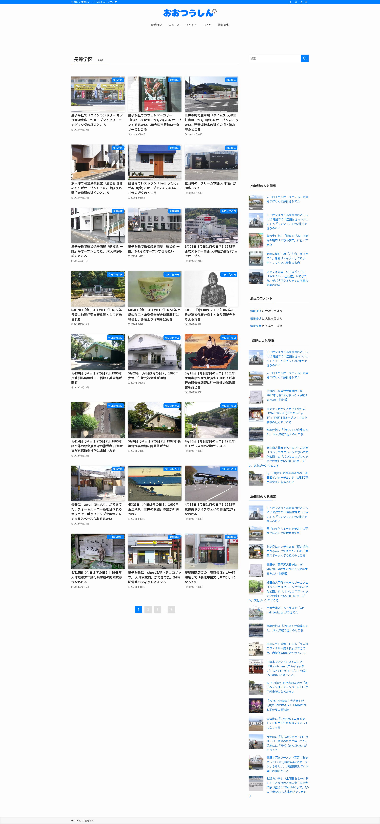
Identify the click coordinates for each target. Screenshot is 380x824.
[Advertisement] (279, 93)
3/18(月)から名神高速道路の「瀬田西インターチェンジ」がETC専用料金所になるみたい (287, 477)
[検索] (306, 2)
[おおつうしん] (190, 13)
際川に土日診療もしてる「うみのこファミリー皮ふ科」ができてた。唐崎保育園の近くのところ (287, 648)
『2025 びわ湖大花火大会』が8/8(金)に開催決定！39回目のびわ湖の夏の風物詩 (286, 705)
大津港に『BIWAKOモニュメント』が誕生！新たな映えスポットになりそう (287, 723)
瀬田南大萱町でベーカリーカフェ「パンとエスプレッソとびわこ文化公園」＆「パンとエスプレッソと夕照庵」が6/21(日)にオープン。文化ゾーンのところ (278, 456)
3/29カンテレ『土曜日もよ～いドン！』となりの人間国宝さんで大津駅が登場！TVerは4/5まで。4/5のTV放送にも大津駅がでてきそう (279, 787)
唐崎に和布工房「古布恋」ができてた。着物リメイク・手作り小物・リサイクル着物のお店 (287, 258)
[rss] (301, 2)
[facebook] (290, 2)
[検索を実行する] (305, 58)
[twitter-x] (295, 2)
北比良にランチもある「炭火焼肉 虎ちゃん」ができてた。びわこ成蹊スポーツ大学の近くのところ (287, 550)
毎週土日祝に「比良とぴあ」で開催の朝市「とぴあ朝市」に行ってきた (287, 240)
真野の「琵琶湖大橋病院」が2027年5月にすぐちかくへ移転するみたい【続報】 (287, 395)
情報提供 (255, 311)
